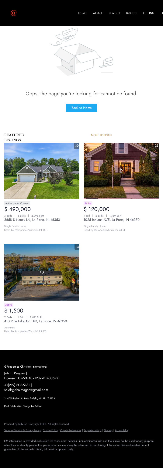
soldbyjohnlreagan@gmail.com (26, 389)
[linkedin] (22, 456)
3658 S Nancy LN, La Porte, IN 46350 (32, 219)
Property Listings (92, 430)
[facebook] (9, 456)
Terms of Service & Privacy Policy (22, 430)
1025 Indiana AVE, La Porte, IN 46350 (112, 219)
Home (82, 13)
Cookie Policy (50, 430)
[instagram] (34, 456)
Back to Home (82, 107)
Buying (131, 13)
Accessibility (121, 430)
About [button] (98, 13)
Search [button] (114, 13)
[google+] (58, 456)
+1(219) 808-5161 (17, 384)
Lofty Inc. (23, 424)
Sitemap (108, 430)
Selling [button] (148, 13)
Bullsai (38, 406)
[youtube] (46, 456)
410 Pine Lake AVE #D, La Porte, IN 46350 (35, 321)
